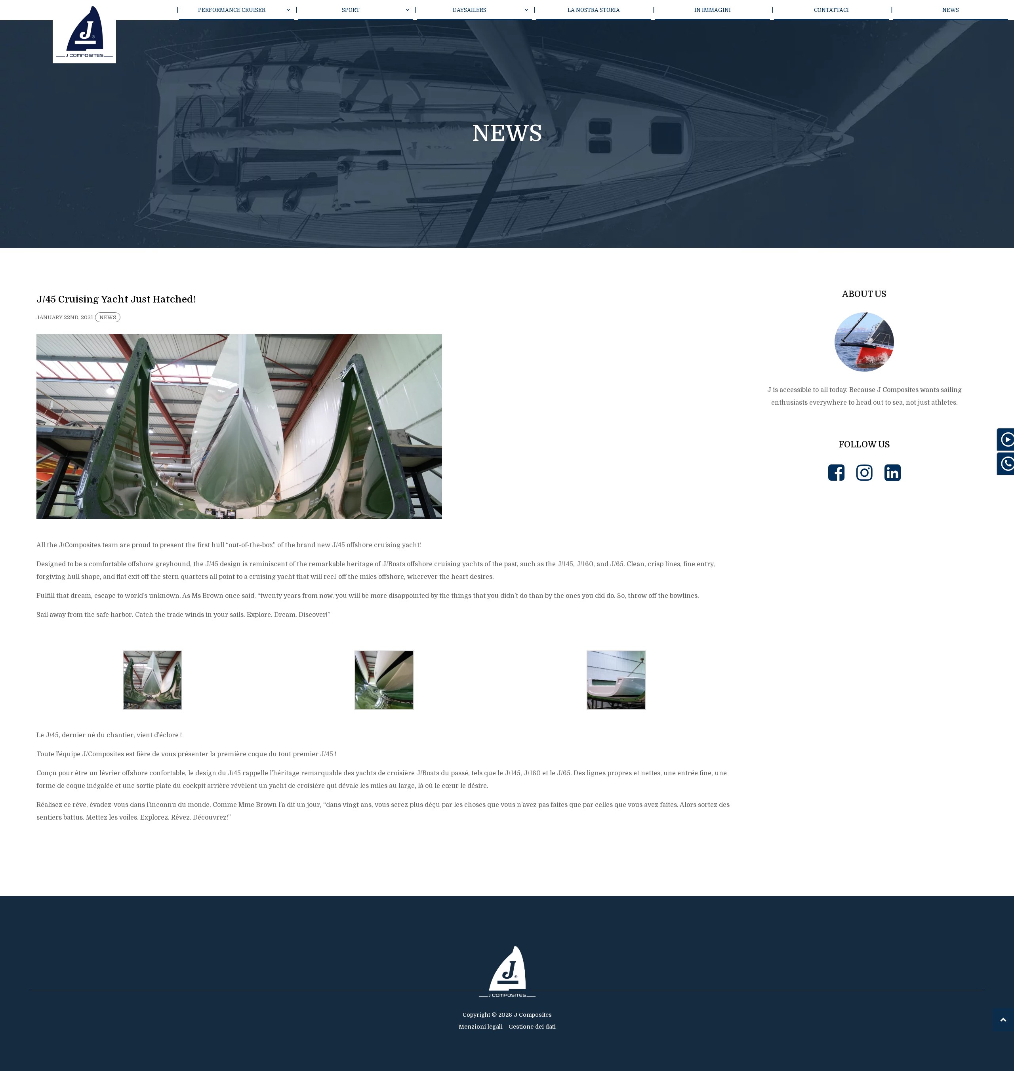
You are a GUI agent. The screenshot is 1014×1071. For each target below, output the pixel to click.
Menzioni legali (481, 1026)
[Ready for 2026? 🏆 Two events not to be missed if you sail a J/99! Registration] (921, 777)
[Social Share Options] (759, 601)
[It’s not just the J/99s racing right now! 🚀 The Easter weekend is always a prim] (808, 550)
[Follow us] (836, 472)
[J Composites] (84, 31)
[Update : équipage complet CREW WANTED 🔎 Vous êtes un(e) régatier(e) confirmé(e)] (921, 550)
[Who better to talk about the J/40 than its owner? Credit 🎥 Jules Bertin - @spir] (808, 777)
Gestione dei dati (532, 1026)
